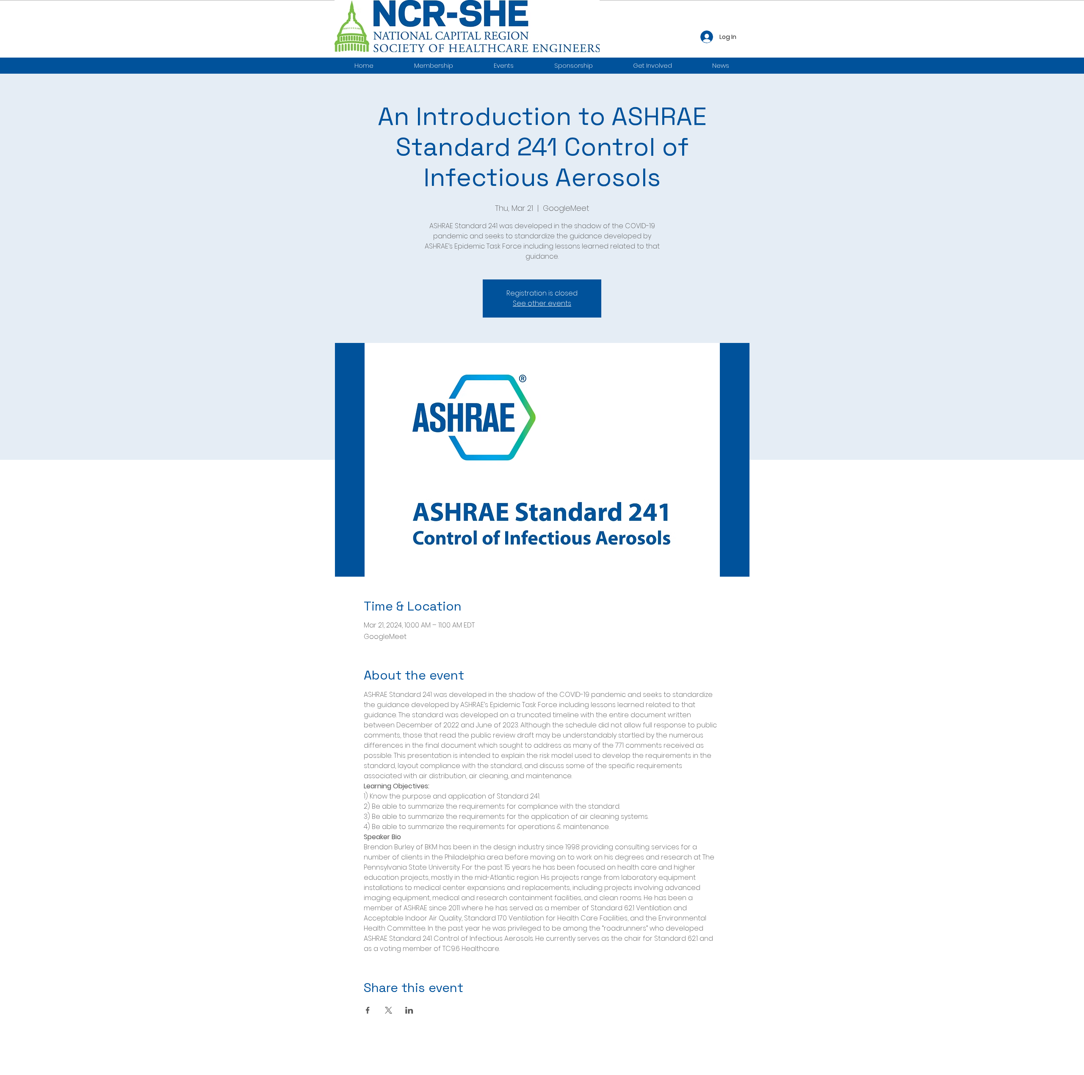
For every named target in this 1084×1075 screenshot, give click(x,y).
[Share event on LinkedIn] (409, 1010)
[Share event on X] (388, 1010)
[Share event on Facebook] (368, 1010)
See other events (542, 303)
